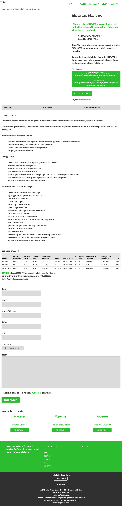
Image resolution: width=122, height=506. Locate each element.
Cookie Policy (56, 475)
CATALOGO (94, 4)
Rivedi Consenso (61, 479)
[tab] (21, 107)
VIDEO (105, 4)
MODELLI (82, 4)
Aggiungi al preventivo (82, 93)
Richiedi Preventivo (93, 108)
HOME (72, 4)
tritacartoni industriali (14, 9)
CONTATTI (115, 4)
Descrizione (8, 108)
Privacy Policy (36, 393)
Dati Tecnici (47, 108)
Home (4, 9)
